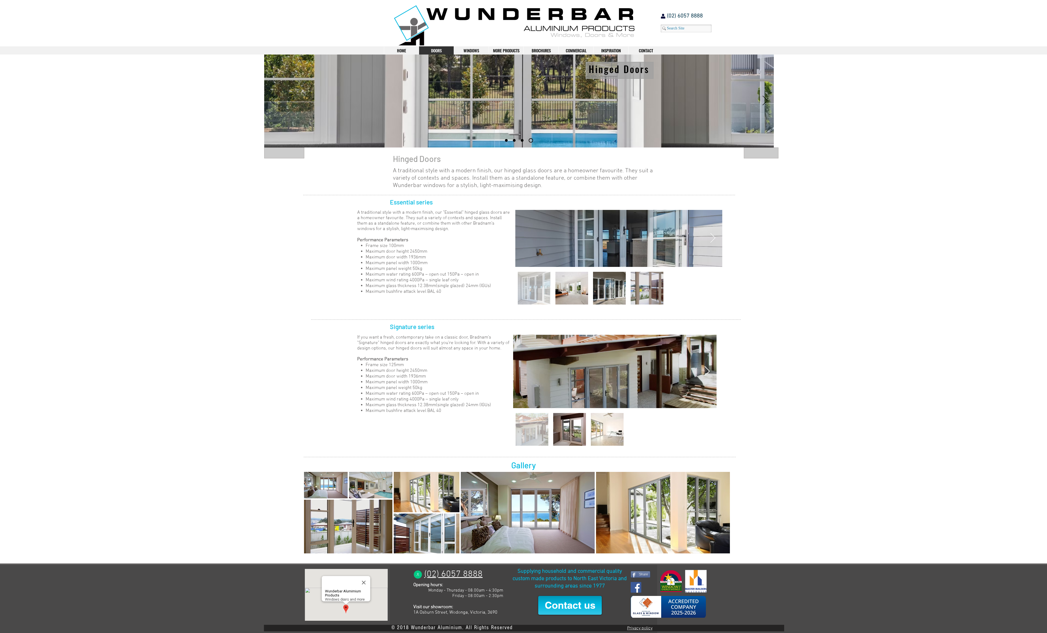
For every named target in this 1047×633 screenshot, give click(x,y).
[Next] (765, 101)
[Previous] (272, 101)
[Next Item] (713, 238)
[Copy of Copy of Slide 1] (516, 140)
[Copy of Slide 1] (507, 140)
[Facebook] (636, 587)
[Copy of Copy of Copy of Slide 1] (523, 140)
